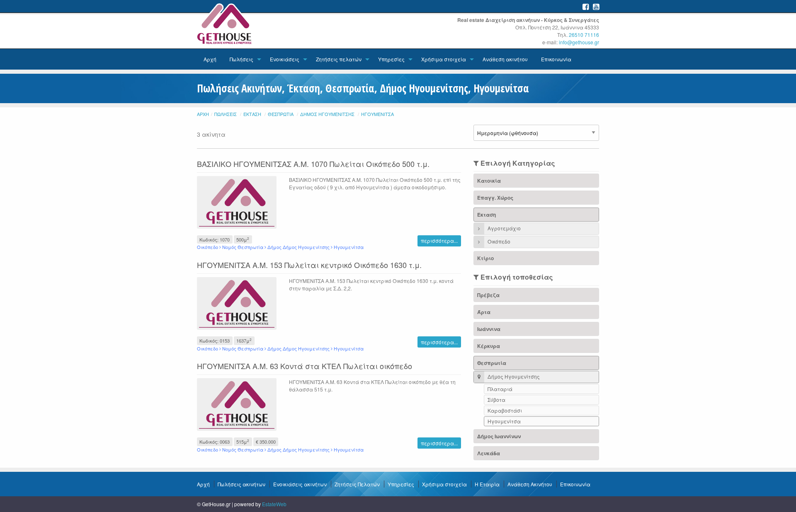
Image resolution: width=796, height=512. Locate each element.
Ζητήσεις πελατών (339, 59)
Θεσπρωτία (281, 114)
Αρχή (210, 59)
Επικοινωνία (556, 59)
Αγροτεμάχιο (503, 228)
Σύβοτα (496, 399)
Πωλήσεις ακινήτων (241, 484)
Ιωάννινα (488, 329)
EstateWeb (274, 503)
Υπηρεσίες (391, 59)
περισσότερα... (439, 240)
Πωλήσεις (241, 59)
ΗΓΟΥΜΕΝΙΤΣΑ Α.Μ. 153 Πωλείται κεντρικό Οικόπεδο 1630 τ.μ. (309, 264)
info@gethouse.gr (579, 42)
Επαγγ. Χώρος (495, 197)
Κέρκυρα (488, 346)
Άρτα (483, 312)
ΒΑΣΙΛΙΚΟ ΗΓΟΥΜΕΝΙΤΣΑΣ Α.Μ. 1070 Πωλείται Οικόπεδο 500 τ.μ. (313, 163)
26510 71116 (584, 34)
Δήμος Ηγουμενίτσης (327, 114)
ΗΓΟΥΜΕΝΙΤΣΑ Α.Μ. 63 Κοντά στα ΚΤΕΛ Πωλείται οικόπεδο (304, 365)
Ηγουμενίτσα (377, 114)
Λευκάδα (488, 453)
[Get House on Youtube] (596, 6)
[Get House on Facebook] (585, 6)
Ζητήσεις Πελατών (357, 484)
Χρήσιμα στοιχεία (443, 59)
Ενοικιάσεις (284, 59)
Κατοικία (489, 180)
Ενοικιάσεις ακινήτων (300, 484)
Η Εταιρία (487, 484)
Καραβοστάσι (505, 410)
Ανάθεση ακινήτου (505, 59)
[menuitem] (210, 59)
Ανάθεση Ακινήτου (529, 484)
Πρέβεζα (488, 295)
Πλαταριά (500, 388)
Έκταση (252, 114)
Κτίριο (485, 258)
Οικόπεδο (498, 241)
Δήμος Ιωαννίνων (499, 436)
